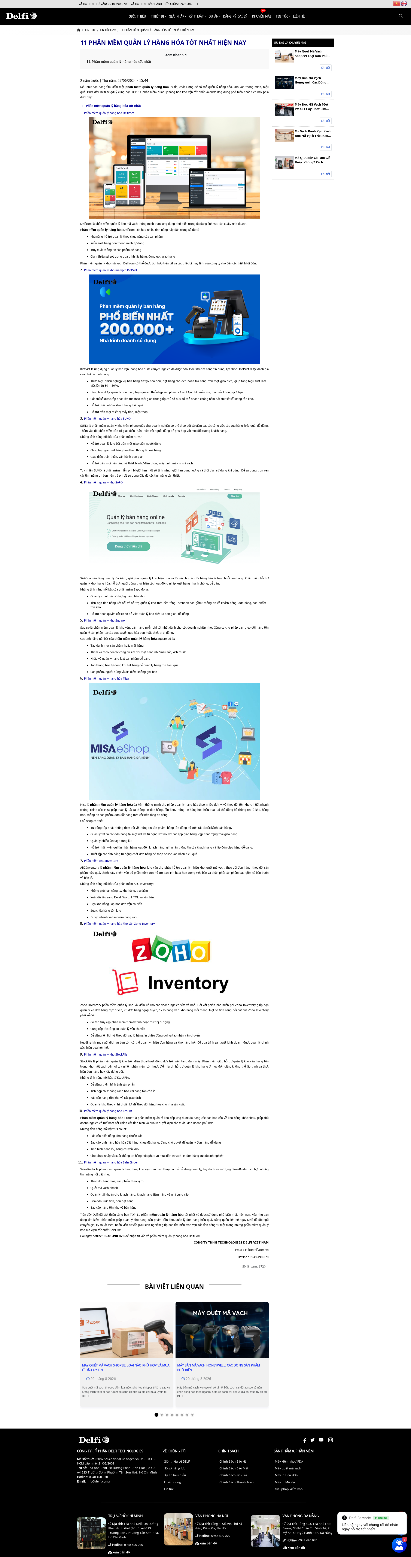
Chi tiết (325, 67)
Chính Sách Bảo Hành (234, 1461)
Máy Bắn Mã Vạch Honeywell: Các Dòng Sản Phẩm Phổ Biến (218, 1367)
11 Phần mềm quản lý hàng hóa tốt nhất (118, 61)
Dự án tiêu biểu (175, 1475)
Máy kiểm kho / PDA (289, 1461)
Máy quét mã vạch (288, 1468)
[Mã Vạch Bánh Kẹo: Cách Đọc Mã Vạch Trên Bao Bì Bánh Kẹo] (284, 141)
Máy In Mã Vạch (286, 1482)
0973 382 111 (189, 4)
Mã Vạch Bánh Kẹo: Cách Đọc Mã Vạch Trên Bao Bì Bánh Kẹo (313, 133)
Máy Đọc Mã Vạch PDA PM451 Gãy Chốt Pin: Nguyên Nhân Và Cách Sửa (311, 107)
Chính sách (228, 1451)
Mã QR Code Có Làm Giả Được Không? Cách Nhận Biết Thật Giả (312, 160)
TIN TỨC (282, 16)
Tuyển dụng (172, 1482)
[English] (404, 3)
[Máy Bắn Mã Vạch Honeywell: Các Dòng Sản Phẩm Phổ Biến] (222, 1333)
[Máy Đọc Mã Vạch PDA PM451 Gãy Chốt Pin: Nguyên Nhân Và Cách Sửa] (284, 114)
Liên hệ (299, 16)
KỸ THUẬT (196, 16)
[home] (78, 30)
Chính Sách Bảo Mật (233, 1468)
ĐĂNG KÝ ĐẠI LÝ (235, 16)
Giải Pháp (176, 16)
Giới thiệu (137, 16)
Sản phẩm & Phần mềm (294, 1451)
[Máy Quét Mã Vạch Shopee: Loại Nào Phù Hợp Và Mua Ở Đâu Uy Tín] (126, 1333)
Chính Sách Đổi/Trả (233, 1475)
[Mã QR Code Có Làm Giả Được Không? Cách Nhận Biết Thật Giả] (284, 168)
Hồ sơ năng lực (174, 1468)
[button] (401, 16)
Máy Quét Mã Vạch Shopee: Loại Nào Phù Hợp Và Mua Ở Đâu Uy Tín (125, 1367)
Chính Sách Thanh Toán (236, 1482)
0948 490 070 (117, 4)
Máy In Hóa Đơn (286, 1475)
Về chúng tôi (174, 1451)
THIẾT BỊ (157, 16)
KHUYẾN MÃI (261, 16)
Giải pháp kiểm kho (288, 1489)
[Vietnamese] (397, 3)
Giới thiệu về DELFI (177, 1461)
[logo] (21, 21)
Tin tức (169, 1489)
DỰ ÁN (213, 16)
